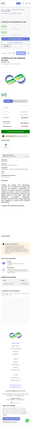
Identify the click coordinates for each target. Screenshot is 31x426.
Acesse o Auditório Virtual (15, 42)
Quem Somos (15, 346)
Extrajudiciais (15, 364)
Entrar (18, 3)
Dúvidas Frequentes (15, 348)
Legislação (15, 354)
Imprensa (15, 351)
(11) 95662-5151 (14, 385)
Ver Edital (6, 46)
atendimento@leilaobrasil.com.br (15, 391)
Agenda (15, 367)
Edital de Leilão (21, 136)
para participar (15, 131)
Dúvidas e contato (16, 13)
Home (2, 9)
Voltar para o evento (6, 53)
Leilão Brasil (3, 3)
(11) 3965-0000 (14, 387)
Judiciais (15, 362)
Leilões (8, 9)
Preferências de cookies (10, 422)
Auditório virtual (15, 370)
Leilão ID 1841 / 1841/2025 (18, 9)
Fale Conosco (15, 377)
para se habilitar (15, 39)
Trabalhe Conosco (15, 380)
